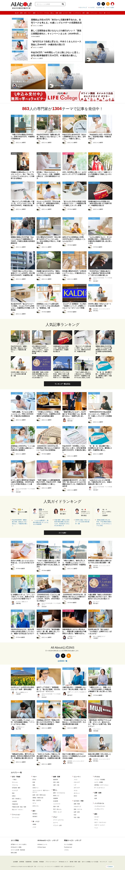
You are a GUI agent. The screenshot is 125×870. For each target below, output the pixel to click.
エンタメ (96, 817)
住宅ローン (35, 787)
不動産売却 (15, 804)
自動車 (34, 824)
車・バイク (107, 13)
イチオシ (66, 850)
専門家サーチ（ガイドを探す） (19, 844)
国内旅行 (35, 816)
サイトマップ (83, 7)
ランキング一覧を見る (62, 384)
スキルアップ (77, 806)
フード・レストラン (58, 820)
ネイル (75, 790)
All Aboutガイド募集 (16, 847)
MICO (75, 796)
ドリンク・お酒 (57, 825)
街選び (14, 796)
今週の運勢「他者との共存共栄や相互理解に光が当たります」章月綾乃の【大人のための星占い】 (61, 522)
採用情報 (21, 861)
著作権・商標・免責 (75, 861)
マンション (15, 782)
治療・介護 (56, 785)
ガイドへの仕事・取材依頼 (18, 850)
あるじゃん (35, 806)
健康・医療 (56, 776)
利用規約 (41, 861)
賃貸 (13, 793)
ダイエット (77, 793)
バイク (34, 827)
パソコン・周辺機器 (99, 779)
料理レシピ (56, 795)
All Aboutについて (63, 861)
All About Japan (42, 847)
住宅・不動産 (16, 776)
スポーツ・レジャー (99, 825)
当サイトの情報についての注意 (90, 861)
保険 (34, 785)
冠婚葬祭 (55, 798)
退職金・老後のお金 (38, 797)
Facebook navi (68, 847)
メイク (75, 779)
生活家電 (55, 801)
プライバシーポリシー (51, 861)
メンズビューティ (99, 809)
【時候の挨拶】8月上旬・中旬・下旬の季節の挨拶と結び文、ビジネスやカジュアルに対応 (104, 522)
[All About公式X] (103, 4)
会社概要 (15, 861)
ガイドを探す (110, 7)
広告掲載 (35, 861)
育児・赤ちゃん (57, 809)
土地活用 (14, 801)
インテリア (15, 790)
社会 (75, 814)
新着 (21, 13)
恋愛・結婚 (59, 13)
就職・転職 (77, 804)
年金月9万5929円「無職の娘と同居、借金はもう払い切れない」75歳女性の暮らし (19, 522)
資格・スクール (78, 809)
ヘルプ (110, 861)
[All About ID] (112, 4)
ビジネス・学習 (67, 13)
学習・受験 (77, 817)
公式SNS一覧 (100, 7)
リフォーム (15, 785)
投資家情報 (28, 861)
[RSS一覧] (108, 4)
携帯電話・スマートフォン (101, 785)
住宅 (25, 13)
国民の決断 (14, 852)
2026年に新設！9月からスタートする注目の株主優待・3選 (82, 521)
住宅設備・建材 (16, 787)
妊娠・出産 (56, 806)
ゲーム (96, 819)
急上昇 (17, 13)
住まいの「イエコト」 (18, 809)
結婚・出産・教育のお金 (39, 795)
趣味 (88, 13)
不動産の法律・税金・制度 (19, 807)
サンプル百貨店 (68, 844)
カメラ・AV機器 (98, 782)
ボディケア (77, 787)
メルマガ (92, 7)
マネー (29, 13)
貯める (34, 779)
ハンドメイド (56, 804)
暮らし (52, 13)
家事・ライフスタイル (59, 793)
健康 (34, 13)
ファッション (93, 13)
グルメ (101, 13)
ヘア (75, 785)
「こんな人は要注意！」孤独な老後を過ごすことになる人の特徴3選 (40, 522)
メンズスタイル (77, 13)
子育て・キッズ (57, 812)
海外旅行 (35, 813)
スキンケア (77, 782)
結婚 (95, 798)
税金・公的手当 (37, 800)
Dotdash (110, 866)
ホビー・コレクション (100, 822)
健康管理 (55, 779)
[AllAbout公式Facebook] (98, 4)
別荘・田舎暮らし (16, 798)
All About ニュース (42, 844)
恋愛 (95, 795)
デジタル (46, 13)
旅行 (84, 13)
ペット (96, 827)
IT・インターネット (99, 787)
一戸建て (14, 779)
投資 (34, 782)
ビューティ (40, 13)
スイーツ (55, 822)
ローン (34, 803)
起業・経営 (77, 812)
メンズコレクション (99, 806)
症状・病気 (56, 782)
